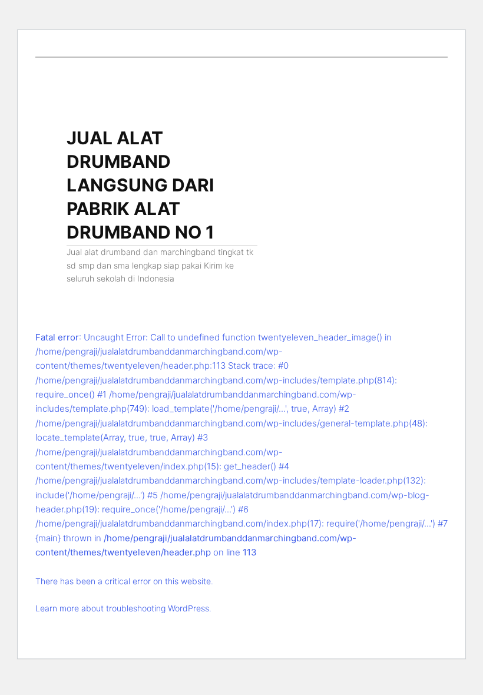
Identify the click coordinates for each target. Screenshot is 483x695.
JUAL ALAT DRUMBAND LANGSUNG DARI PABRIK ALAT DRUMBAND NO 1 (140, 185)
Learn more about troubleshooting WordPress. (123, 608)
